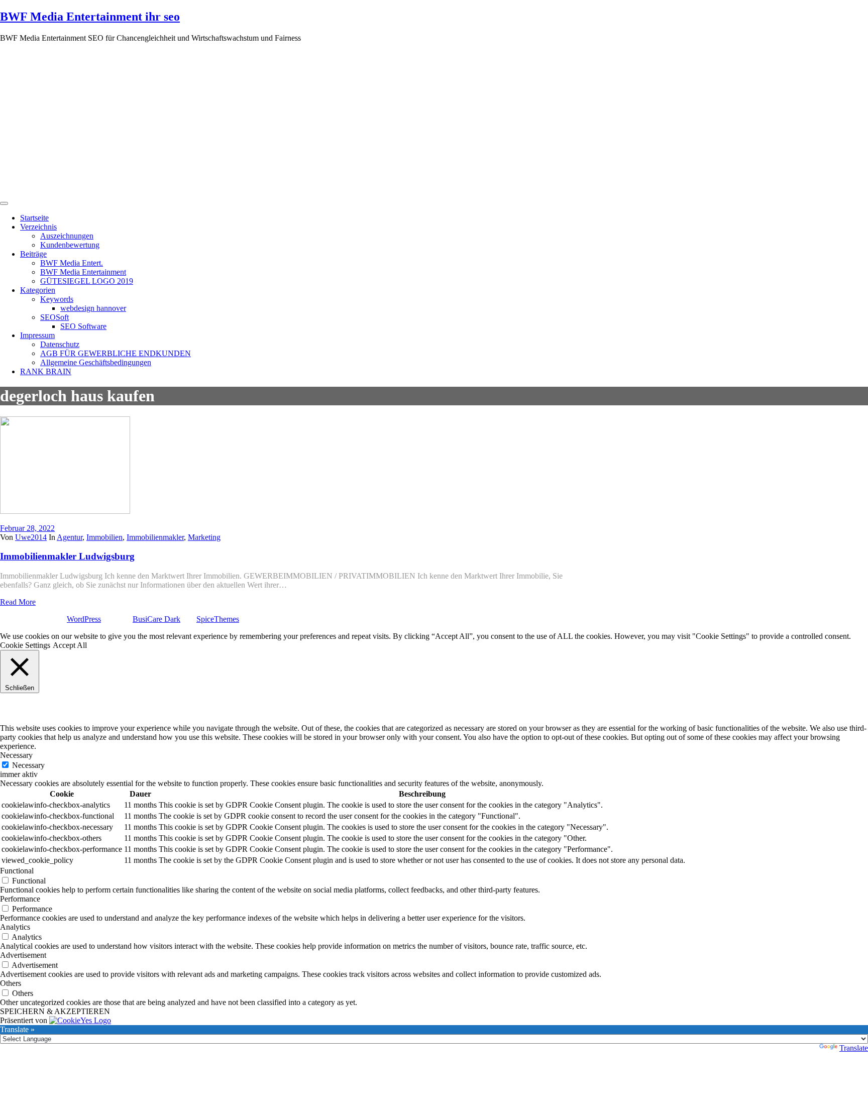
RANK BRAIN (45, 371)
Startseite (34, 217)
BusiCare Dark (156, 619)
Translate (853, 1048)
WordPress (84, 619)
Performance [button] (20, 899)
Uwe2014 (31, 537)
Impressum (37, 335)
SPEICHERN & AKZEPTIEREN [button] (55, 1011)
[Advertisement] (434, 121)
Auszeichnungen (66, 236)
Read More (18, 602)
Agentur (69, 537)
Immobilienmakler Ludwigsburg (67, 556)
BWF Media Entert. (71, 263)
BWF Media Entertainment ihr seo (90, 16)
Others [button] (10, 983)
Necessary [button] (16, 755)
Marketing (204, 537)
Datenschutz (59, 344)
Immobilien (104, 537)
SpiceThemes (217, 619)
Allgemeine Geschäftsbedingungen (95, 362)
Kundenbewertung (69, 245)
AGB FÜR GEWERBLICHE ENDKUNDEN (115, 353)
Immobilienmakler (155, 537)
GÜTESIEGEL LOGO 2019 (86, 281)
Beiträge (33, 254)
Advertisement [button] (23, 955)
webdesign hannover (93, 308)
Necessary (28, 765)
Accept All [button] (70, 645)
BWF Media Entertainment (83, 272)
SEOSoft (54, 317)
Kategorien (37, 290)
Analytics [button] (15, 927)
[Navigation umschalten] (4, 203)
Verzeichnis (38, 226)
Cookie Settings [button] (25, 645)
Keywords (56, 299)
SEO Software (83, 326)
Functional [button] (17, 870)
